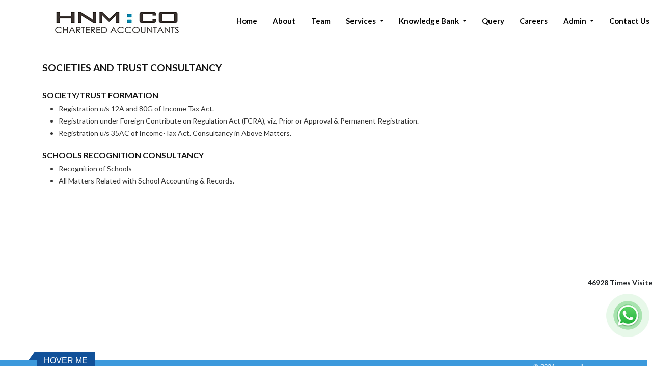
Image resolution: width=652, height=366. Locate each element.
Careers (534, 20)
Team (321, 20)
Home (246, 20)
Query (493, 20)
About (284, 20)
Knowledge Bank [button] (429, 20)
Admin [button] (575, 20)
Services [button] (361, 20)
